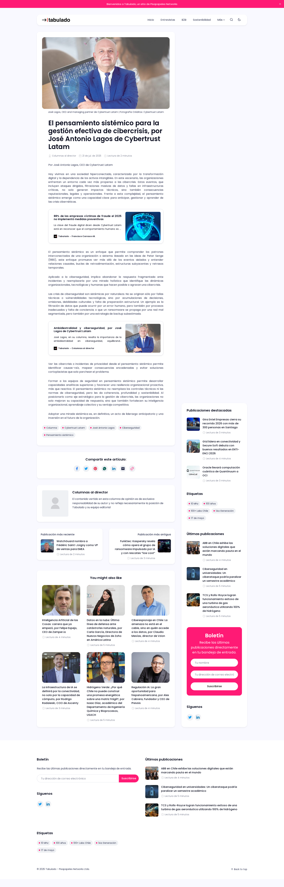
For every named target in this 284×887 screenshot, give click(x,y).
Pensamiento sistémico (59, 435)
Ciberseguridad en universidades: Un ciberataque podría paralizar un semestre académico (221, 575)
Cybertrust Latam (75, 427)
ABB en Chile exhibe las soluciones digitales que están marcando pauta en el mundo (221, 549)
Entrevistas (168, 20)
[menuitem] (150, 20)
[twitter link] (190, 717)
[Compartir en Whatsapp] (104, 468)
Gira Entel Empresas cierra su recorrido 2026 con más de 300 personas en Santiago (221, 423)
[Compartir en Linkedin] (113, 468)
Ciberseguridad (131, 427)
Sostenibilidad (202, 20)
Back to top (240, 869)
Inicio (150, 20)
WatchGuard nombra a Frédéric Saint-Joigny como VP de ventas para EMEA (77, 545)
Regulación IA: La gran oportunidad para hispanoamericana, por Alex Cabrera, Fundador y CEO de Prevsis (150, 695)
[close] (280, 4)
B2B (184, 20)
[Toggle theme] (239, 20)
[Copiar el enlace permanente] (132, 468)
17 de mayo (197, 518)
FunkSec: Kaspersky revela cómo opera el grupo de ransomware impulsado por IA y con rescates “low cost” (135, 547)
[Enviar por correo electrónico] (123, 468)
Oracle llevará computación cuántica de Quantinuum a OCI (221, 471)
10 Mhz (194, 503)
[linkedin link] (198, 717)
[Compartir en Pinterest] (95, 468)
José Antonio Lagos (104, 427)
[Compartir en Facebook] (77, 468)
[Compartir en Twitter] (86, 468)
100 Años (211, 503)
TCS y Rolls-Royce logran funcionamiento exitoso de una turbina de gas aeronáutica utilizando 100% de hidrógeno (221, 603)
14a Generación (225, 510)
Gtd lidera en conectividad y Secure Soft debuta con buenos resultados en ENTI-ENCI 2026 (221, 447)
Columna (51, 427)
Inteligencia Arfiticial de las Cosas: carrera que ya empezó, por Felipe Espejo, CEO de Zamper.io (60, 626)
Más (220, 20)
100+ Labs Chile (199, 510)
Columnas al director (64, 155)
